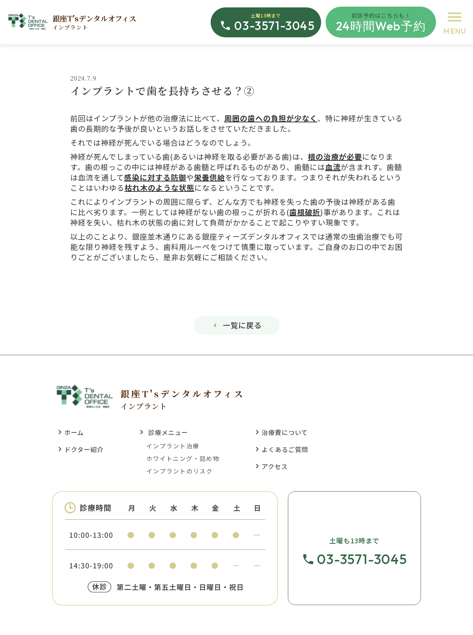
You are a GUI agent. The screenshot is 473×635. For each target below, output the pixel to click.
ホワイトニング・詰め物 (183, 458)
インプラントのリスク (179, 471)
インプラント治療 (173, 446)
